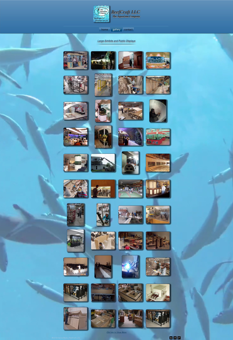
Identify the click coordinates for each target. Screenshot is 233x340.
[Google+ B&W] (179, 337)
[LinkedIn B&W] (170, 337)
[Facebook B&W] (175, 337)
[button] (75, 84)
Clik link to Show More (116, 332)
